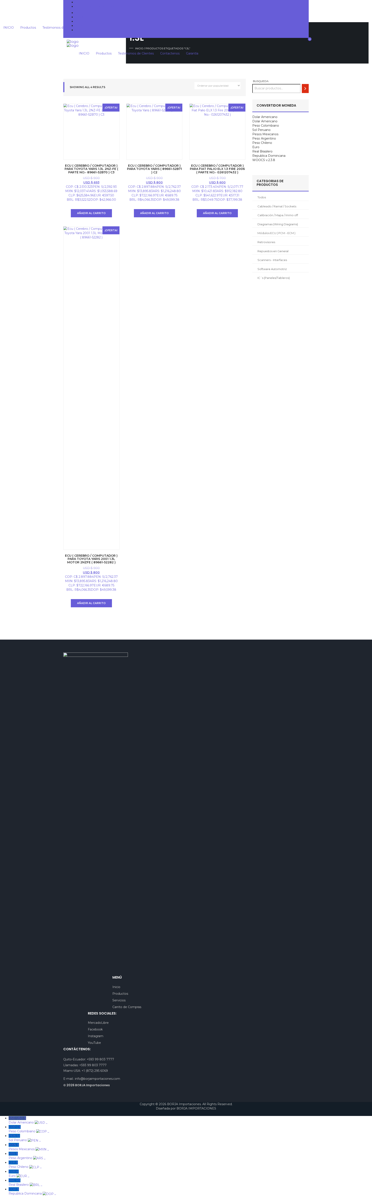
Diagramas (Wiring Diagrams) (277, 224)
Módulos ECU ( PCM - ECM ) (276, 233)
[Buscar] (305, 88)
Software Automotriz (272, 269)
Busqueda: (261, 81)
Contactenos (85, 26)
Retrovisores (266, 242)
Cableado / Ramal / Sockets (276, 206)
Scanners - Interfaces (272, 260)
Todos (261, 197)
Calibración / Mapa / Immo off (277, 215)
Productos (83, 17)
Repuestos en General (272, 251)
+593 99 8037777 (91, 2)
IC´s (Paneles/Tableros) (273, 278)
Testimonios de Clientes (93, 21)
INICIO (80, 13)
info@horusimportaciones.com (101, 6)
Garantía (81, 30)
